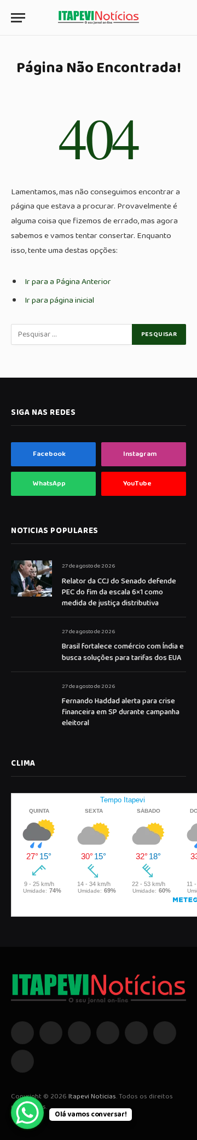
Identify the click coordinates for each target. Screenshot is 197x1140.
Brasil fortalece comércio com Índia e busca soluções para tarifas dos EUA (123, 651)
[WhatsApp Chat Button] (27, 1112)
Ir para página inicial (59, 300)
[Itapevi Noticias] (98, 17)
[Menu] (18, 17)
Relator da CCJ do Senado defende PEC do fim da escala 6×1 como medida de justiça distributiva (119, 592)
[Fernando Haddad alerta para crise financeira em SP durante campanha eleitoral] (31, 698)
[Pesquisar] (181, 17)
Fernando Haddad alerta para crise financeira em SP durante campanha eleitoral (120, 712)
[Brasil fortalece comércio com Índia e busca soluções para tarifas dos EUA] (31, 644)
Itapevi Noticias (92, 1096)
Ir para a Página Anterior (68, 281)
